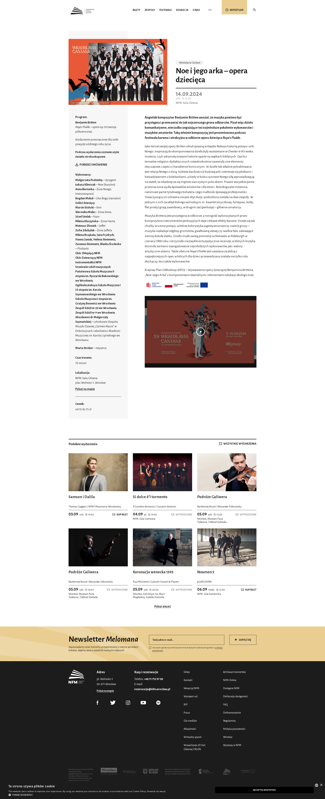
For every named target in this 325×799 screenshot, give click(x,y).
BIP (186, 704)
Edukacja (182, 10)
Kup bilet (122, 514)
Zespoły (150, 10)
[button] (87, 794)
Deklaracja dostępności (235, 696)
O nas (196, 10)
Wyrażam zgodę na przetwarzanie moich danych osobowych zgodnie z (187, 649)
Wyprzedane (184, 514)
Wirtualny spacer (193, 737)
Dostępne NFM (231, 688)
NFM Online (229, 680)
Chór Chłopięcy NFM (88, 253)
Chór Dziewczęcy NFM (89, 257)
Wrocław (227, 737)
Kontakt (188, 680)
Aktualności (190, 729)
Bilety (136, 10)
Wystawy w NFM (232, 745)
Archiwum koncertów (234, 672)
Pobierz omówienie (93, 164)
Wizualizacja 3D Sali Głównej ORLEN (194, 747)
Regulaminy (229, 720)
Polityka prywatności (234, 729)
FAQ (225, 704)
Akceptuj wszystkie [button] (264, 790)
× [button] (321, 785)
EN (210, 10)
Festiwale (165, 10)
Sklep (187, 672)
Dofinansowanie (232, 712)
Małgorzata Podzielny (89, 180)
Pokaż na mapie (85, 389)
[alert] (162, 790)
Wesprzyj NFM (191, 688)
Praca (187, 712)
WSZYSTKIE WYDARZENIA (239, 443)
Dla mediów (190, 720)
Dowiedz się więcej (156, 791)
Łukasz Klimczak (85, 184)
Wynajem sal (191, 696)
